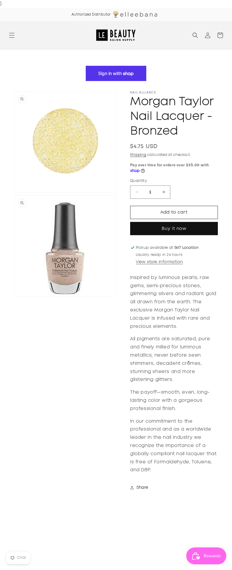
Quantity (138, 180)
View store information (159, 262)
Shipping (138, 154)
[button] (12, 35)
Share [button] (142, 487)
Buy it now (174, 229)
